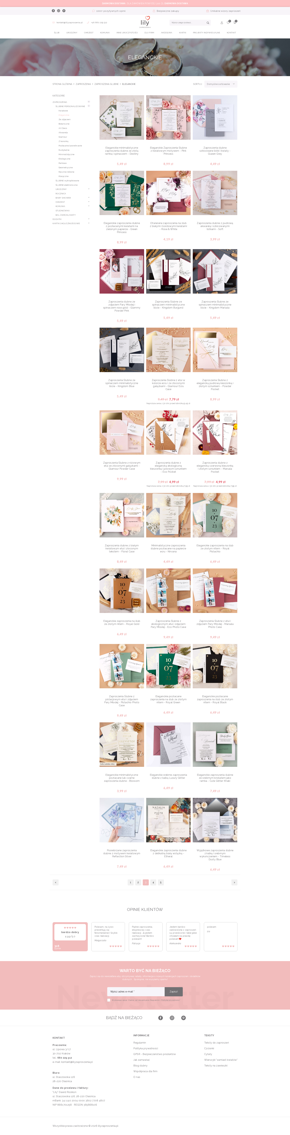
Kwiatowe (63, 111)
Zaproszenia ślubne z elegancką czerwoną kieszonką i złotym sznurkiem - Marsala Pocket (215, 467)
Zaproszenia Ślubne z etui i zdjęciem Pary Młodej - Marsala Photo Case (215, 624)
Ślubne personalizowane (70, 106)
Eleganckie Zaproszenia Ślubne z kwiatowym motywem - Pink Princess (168, 150)
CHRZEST (88, 32)
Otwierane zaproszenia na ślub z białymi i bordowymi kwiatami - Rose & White (168, 226)
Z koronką (63, 141)
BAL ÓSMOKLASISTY (66, 215)
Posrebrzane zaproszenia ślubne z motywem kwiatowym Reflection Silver (121, 853)
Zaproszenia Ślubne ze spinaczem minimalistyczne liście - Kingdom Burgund (168, 304)
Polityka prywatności (145, 1048)
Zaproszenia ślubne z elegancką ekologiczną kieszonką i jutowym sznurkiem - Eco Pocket (168, 467)
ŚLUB (57, 32)
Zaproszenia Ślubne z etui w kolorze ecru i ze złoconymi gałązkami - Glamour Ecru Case (168, 385)
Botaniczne (64, 124)
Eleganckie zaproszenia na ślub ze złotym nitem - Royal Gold (121, 622)
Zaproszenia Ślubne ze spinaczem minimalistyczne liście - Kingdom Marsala (215, 304)
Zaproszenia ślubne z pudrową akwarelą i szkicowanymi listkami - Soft (215, 226)
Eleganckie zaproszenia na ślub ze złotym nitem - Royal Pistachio (215, 548)
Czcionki (209, 1048)
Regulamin (139, 1042)
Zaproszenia (83, 84)
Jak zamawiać (141, 1059)
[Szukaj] (208, 23)
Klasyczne (63, 176)
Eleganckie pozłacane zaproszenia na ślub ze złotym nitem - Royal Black (215, 699)
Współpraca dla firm (145, 1071)
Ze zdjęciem (65, 119)
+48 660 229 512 (99, 22)
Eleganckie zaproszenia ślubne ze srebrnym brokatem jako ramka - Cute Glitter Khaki (215, 777)
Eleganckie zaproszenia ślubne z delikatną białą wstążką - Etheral (168, 853)
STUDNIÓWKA (63, 210)
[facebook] (53, 11)
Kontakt (231, 32)
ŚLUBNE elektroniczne (66, 185)
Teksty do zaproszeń (216, 1042)
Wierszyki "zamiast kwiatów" (220, 1059)
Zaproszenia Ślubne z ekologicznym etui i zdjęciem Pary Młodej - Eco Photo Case (168, 624)
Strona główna (63, 84)
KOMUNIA (105, 32)
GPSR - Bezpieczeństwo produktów (154, 1054)
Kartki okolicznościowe (66, 223)
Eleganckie (64, 115)
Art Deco (63, 128)
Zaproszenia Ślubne (106, 84)
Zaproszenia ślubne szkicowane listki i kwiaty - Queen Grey (215, 150)
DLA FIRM (149, 32)
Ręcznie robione (66, 172)
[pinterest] (63, 11)
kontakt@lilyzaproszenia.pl (69, 22)
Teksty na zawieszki (216, 1065)
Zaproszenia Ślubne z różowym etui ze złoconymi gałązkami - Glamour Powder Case (121, 465)
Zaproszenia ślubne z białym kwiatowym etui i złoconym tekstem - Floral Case (122, 548)
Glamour (63, 137)
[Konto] (222, 23)
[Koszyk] (234, 23)
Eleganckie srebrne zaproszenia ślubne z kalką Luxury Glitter (168, 776)
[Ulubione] (228, 23)
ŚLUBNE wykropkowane (67, 180)
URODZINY (71, 32)
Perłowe (62, 163)
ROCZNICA (61, 193)
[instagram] (58, 11)
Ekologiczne (64, 159)
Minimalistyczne (66, 154)
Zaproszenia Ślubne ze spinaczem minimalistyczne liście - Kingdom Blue (121, 383)
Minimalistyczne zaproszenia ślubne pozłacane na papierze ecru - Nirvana (168, 548)
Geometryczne (66, 167)
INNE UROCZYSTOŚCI (127, 32)
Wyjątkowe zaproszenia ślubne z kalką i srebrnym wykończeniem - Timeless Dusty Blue (215, 855)
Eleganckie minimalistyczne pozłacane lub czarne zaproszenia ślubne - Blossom (122, 777)
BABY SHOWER (63, 198)
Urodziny (61, 189)
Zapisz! (174, 991)
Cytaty (208, 1054)
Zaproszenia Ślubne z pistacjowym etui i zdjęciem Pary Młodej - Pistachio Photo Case (121, 701)
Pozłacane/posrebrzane (70, 146)
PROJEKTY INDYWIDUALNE (206, 32)
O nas (136, 1077)
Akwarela (63, 132)
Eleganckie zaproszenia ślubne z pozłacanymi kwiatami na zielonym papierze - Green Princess (122, 228)
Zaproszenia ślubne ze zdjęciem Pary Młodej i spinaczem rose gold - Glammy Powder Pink (121, 306)
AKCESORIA (166, 32)
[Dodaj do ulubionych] (139, 100)
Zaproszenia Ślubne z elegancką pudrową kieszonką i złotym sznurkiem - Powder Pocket (215, 385)
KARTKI (182, 32)
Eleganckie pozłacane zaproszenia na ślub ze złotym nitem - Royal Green (168, 699)
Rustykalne (64, 150)
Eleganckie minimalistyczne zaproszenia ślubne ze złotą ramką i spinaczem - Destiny (122, 150)
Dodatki (57, 219)
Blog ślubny (140, 1065)
